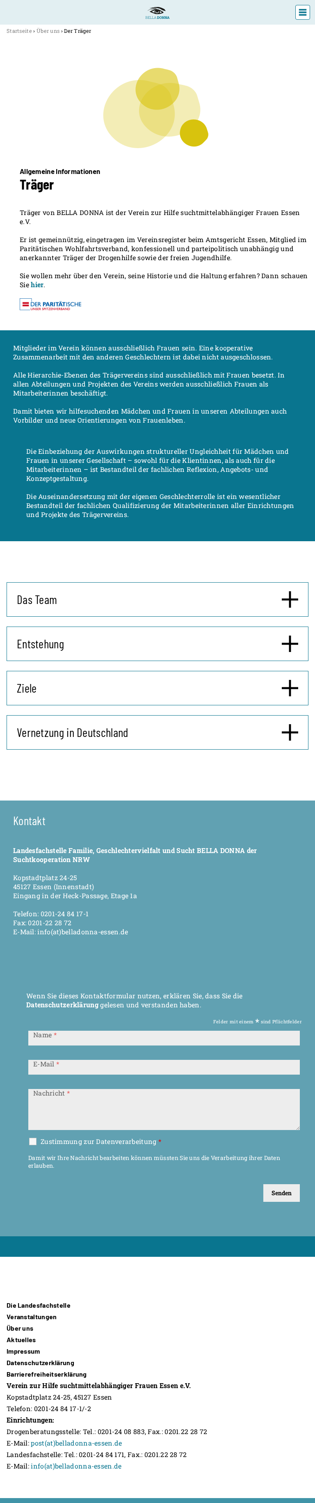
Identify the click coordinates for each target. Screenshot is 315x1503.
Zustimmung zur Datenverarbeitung (101, 1141)
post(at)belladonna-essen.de (76, 1443)
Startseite (19, 30)
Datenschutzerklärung (62, 1004)
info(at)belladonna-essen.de (76, 1466)
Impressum (23, 1351)
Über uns (48, 30)
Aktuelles (21, 1339)
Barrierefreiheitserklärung (47, 1374)
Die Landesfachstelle (39, 1305)
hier (37, 284)
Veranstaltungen (32, 1316)
